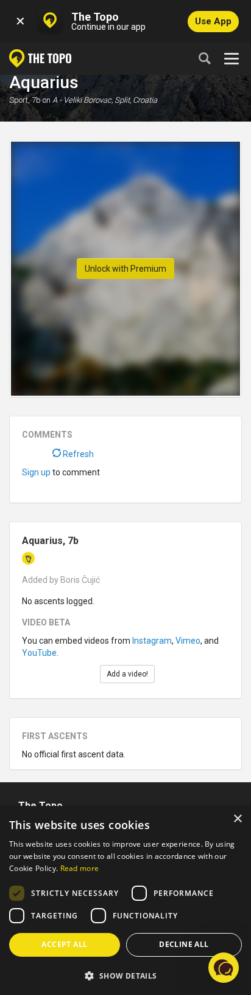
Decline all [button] (183, 944)
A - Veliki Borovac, (82, 100)
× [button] (237, 819)
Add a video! (127, 674)
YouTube (39, 653)
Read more (79, 868)
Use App (213, 21)
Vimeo (187, 641)
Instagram (152, 641)
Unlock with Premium (125, 269)
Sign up (36, 472)
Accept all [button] (64, 944)
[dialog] (125, 900)
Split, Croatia (136, 100)
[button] (125, 975)
